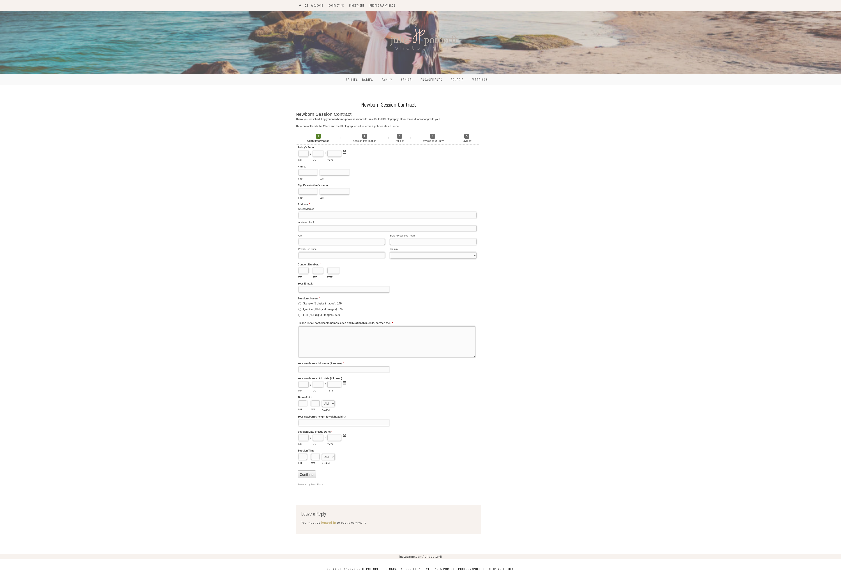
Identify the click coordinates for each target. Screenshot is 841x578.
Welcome (317, 5)
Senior (406, 79)
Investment (356, 5)
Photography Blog (382, 5)
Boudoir (457, 79)
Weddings (480, 79)
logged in (328, 523)
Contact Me (336, 5)
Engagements (431, 79)
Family (387, 79)
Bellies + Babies (359, 79)
